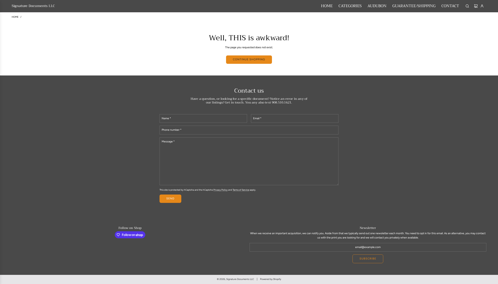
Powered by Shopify (270, 279)
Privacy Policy (220, 189)
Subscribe (367, 258)
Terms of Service (241, 189)
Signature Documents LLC (33, 6)
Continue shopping (249, 59)
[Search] (467, 6)
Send (170, 198)
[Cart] (476, 6)
